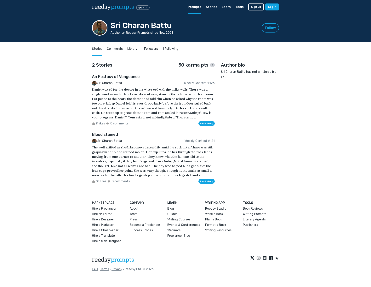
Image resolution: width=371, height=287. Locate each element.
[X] (252, 258)
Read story (206, 123)
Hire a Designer (103, 219)
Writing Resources (218, 230)
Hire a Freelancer (104, 208)
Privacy (116, 269)
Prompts (194, 7)
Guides (172, 214)
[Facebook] (271, 258)
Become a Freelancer (145, 225)
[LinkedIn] (264, 258)
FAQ (95, 269)
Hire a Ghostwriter (105, 230)
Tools (239, 7)
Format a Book (215, 225)
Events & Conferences (183, 225)
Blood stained (105, 134)
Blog (170, 208)
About (134, 208)
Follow (270, 28)
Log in (272, 7)
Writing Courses (178, 219)
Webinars (173, 230)
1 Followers (150, 49)
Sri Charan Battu (109, 83)
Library (132, 49)
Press (134, 219)
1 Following (171, 49)
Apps (141, 7)
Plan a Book (213, 219)
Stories (211, 7)
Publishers (250, 225)
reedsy (113, 7)
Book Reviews (253, 208)
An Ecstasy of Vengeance (116, 76)
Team (133, 214)
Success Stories (141, 230)
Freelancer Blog (178, 235)
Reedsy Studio (215, 208)
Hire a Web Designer (106, 241)
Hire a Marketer (103, 225)
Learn (226, 7)
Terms (104, 269)
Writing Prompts (254, 214)
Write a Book (214, 214)
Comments (115, 49)
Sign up (256, 7)
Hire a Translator (104, 235)
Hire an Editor (102, 214)
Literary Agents (254, 219)
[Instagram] (258, 258)
